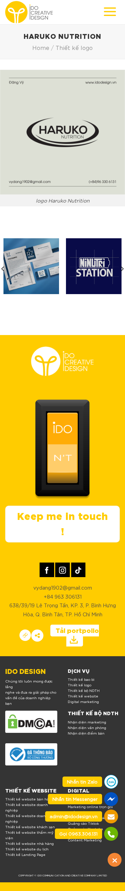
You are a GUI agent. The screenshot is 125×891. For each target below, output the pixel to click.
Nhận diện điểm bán (86, 733)
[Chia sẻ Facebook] (37, 635)
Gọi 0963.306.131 (78, 834)
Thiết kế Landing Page (25, 854)
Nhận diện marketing (87, 722)
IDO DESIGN (25, 670)
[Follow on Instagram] (62, 570)
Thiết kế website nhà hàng (29, 843)
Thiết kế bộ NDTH (84, 690)
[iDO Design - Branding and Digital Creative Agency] (29, 12)
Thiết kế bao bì (81, 679)
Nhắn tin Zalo (82, 782)
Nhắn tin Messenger (75, 799)
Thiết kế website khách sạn (30, 826)
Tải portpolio (77, 630)
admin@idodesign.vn (74, 816)
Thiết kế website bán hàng (29, 799)
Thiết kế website (83, 696)
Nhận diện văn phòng (87, 727)
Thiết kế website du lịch (27, 849)
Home (40, 47)
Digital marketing (83, 701)
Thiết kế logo (74, 47)
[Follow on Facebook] (47, 570)
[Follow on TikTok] (78, 570)
